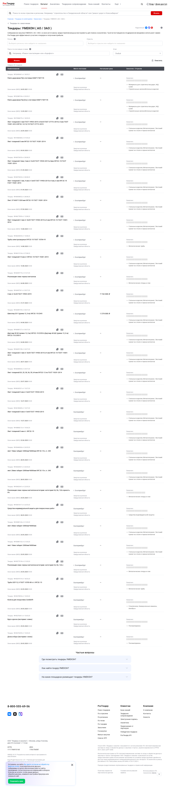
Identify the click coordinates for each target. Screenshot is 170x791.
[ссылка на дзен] (15, 714)
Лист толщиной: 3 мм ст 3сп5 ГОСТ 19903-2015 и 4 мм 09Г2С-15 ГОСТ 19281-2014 (38, 221)
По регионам (103, 717)
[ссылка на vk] (9, 714)
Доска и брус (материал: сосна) (20, 637)
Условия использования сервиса (129, 772)
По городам (102, 724)
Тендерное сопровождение (74, 4)
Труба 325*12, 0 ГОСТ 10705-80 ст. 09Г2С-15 (25, 582)
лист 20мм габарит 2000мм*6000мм (22, 526)
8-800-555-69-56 (19, 706)
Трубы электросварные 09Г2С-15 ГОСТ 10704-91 (27, 239)
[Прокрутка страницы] (159, 774)
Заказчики (102, 727)
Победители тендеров (129, 732)
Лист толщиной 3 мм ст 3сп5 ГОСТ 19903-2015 (26, 392)
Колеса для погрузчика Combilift (20, 600)
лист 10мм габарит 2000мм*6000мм (22, 545)
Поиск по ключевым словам (18, 49)
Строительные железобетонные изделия (144, 89)
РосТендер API (126, 735)
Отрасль (90, 39)
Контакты (106, 4)
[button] (142, 4)
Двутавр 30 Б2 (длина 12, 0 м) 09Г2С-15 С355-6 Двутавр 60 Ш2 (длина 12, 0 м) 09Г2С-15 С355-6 (38, 334)
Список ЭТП (102, 738)
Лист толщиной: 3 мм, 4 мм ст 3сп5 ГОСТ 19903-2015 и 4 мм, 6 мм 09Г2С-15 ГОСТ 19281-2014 (37, 182)
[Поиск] (10, 13)
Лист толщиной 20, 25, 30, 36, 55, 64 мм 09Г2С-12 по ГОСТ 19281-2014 (35, 372)
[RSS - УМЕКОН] (152, 28)
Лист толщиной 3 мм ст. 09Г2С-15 (21, 431)
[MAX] (149, 28)
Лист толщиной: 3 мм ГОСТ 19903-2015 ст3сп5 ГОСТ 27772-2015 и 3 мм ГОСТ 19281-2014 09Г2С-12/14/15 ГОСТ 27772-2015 (38, 123)
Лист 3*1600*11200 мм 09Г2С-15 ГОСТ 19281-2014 (27, 200)
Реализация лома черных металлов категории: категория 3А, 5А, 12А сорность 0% (39, 491)
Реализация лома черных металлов (22, 277)
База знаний (93, 4)
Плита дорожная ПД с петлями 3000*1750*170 (26, 78)
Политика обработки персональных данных (105, 772)
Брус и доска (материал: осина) (20, 619)
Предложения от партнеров (127, 727)
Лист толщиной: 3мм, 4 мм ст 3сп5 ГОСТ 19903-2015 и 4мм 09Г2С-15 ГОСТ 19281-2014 (37, 162)
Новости (146, 717)
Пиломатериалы (135, 626)
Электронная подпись (129, 719)
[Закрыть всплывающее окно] (72, 765)
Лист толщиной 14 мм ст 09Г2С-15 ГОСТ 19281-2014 (28, 257)
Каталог (44, 4)
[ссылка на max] (20, 714)
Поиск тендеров (31, 4)
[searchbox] (28, 43)
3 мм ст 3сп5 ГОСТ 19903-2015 (19, 294)
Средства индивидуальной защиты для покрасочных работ (31, 508)
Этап (115, 49)
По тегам (101, 721)
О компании (148, 710)
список (154, 773)
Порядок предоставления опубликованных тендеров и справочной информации (125, 765)
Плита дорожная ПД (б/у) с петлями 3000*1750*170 (28, 100)
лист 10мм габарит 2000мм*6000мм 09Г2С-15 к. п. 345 (29, 451)
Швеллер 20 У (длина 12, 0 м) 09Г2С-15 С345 (25, 313)
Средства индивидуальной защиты (141, 515)
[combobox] (45, 43)
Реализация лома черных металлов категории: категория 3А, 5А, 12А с (35, 565)
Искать (156, 13)
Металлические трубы (137, 246)
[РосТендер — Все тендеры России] (8, 4)
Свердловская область (82, 89)
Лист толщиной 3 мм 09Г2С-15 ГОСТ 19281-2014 (27, 141)
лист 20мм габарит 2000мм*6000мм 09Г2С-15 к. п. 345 (29, 470)
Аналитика (55, 4)
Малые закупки (104, 735)
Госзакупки (102, 731)
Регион (10, 39)
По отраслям (103, 713)
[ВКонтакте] (146, 28)
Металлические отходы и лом (139, 283)
